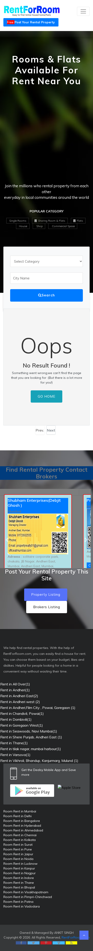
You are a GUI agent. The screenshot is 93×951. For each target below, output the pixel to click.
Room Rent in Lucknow (20, 864)
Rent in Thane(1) (14, 743)
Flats (79, 220)
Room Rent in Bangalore (21, 821)
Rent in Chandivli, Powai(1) (22, 713)
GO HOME (46, 396)
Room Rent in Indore (18, 878)
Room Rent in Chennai (20, 835)
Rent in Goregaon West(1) (21, 725)
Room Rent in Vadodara (21, 906)
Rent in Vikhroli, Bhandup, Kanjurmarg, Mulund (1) (39, 760)
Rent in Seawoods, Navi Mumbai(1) (28, 731)
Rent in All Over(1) (15, 684)
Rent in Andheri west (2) (20, 701)
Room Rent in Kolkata (19, 840)
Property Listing (45, 594)
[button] (7, 539)
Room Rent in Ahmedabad (23, 830)
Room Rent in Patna (18, 902)
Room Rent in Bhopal (19, 887)
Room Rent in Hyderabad (22, 826)
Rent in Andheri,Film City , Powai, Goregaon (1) (37, 707)
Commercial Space (63, 226)
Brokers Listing (46, 607)
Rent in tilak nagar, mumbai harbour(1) (30, 749)
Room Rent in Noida (18, 859)
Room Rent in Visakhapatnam (25, 892)
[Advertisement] (46, 136)
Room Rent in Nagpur (19, 873)
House (23, 226)
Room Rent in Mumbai (19, 811)
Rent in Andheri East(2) (19, 696)
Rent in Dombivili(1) (16, 719)
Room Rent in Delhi (17, 816)
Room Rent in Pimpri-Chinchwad (27, 897)
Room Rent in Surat (18, 845)
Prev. (40, 430)
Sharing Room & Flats (51, 220)
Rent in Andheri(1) (15, 690)
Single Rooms (17, 220)
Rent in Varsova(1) (15, 754)
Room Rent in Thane (18, 883)
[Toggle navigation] (83, 11)
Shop (39, 226)
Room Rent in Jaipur (18, 854)
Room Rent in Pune (17, 849)
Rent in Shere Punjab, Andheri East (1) (31, 737)
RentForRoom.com (76, 937)
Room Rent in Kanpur (19, 868)
